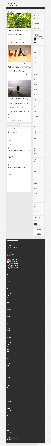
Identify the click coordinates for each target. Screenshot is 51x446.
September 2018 (9, 346)
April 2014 (35, 150)
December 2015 (36, 138)
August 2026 (8, 272)
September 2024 (36, 72)
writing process (36, 200)
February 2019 (35, 111)
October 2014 (8, 372)
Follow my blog (39, 233)
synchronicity (35, 188)
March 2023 (35, 89)
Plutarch (17, 121)
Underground (8, 424)
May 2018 (35, 126)
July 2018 (35, 123)
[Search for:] (38, 11)
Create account (36, 206)
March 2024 (35, 82)
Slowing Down (38, 232)
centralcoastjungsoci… (39, 34)
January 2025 (35, 67)
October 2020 (8, 328)
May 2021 (8, 323)
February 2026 (9, 279)
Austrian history (9, 389)
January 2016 (35, 136)
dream (35, 168)
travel (7, 417)
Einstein (9, 121)
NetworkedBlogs (38, 229)
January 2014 (35, 155)
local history (35, 176)
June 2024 (35, 77)
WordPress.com (9, 439)
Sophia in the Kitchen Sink (12, 124)
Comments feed (36, 211)
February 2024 (35, 84)
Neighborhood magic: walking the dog (26, 125)
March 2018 (35, 128)
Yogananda (27, 121)
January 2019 (8, 339)
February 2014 (35, 153)
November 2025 (36, 59)
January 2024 (8, 311)
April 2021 (35, 99)
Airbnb (9, 120)
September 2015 (36, 141)
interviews (35, 173)
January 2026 (35, 57)
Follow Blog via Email (38, 217)
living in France (9, 401)
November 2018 (36, 116)
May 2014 (35, 148)
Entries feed (35, 209)
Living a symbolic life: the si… (39, 35)
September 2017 (9, 356)
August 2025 (35, 64)
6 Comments (29, 12)
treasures (22, 120)
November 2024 (36, 69)
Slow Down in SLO (24, 29)
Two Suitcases (35, 193)
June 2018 (8, 351)
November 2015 (9, 367)
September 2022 (36, 91)
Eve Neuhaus (11, 3)
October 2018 (8, 344)
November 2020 (36, 101)
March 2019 (35, 109)
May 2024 (35, 79)
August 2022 (8, 318)
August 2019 (35, 106)
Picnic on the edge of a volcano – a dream (12, 247)
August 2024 (35, 74)
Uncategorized (9, 422)
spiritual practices (18, 120)
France (8, 396)
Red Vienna (35, 181)
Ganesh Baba (9, 98)
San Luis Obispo (14, 30)
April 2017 (35, 131)
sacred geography (36, 183)
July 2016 (35, 133)
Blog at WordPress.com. (9, 443)
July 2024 (8, 300)
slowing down (24, 121)
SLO (22, 121)
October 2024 (8, 295)
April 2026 (35, 52)
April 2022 (35, 94)
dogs (34, 166)
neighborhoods (14, 120)
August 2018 (35, 121)
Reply (8, 138)
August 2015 (35, 143)
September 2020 (36, 104)
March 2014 (8, 379)
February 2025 (9, 290)
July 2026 (35, 50)
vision (34, 198)
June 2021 (35, 96)
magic (35, 178)
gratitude (11, 120)
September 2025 (36, 62)
